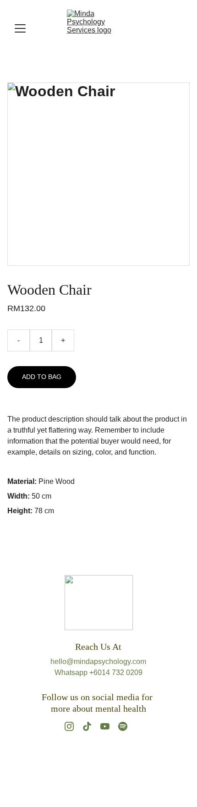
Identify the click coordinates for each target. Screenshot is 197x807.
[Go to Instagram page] (69, 726)
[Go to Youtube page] (104, 726)
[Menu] (20, 28)
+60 (95, 672)
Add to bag (41, 376)
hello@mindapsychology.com (98, 661)
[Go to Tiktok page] (87, 726)
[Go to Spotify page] (122, 726)
